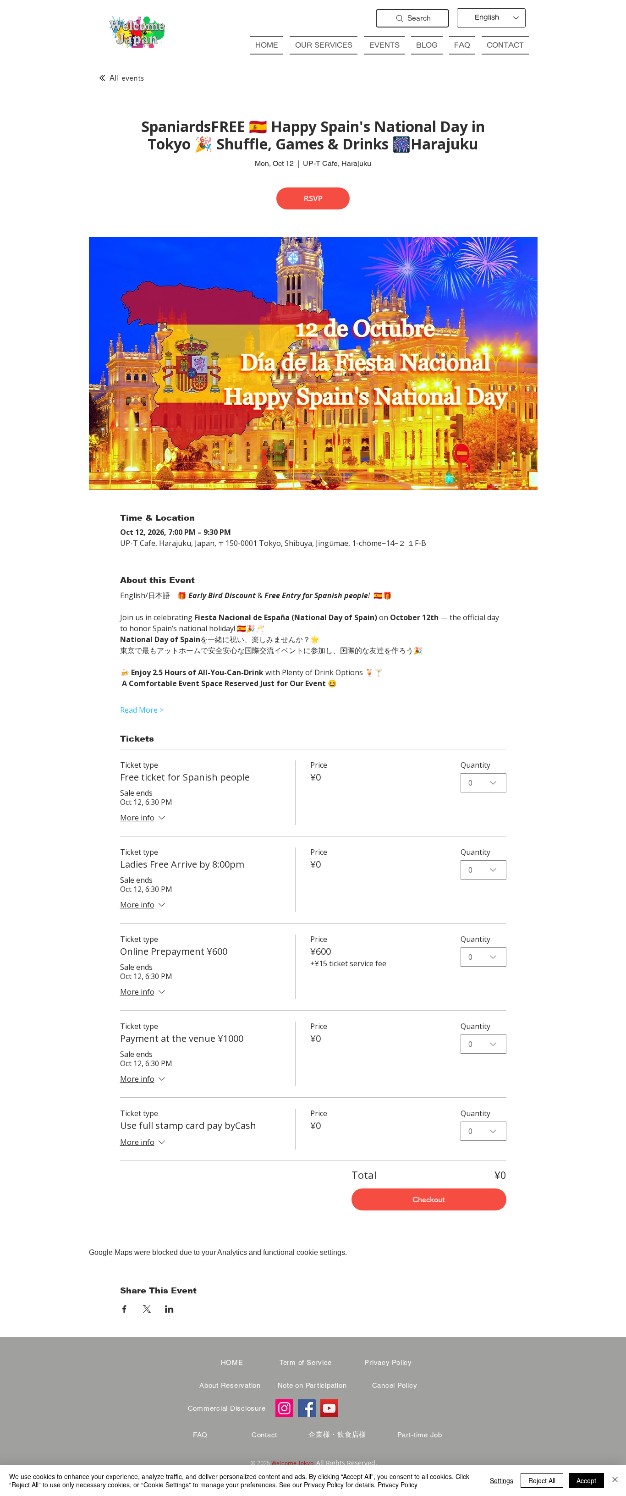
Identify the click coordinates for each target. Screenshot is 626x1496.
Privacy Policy (397, 1484)
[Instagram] (284, 1408)
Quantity (475, 765)
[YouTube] (329, 1408)
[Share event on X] (147, 1309)
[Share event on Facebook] (124, 1309)
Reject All (541, 1480)
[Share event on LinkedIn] (169, 1309)
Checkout (428, 1199)
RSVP (313, 198)
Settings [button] (501, 1480)
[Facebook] (307, 1408)
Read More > (142, 710)
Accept (586, 1480)
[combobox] (483, 782)
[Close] (615, 1480)
